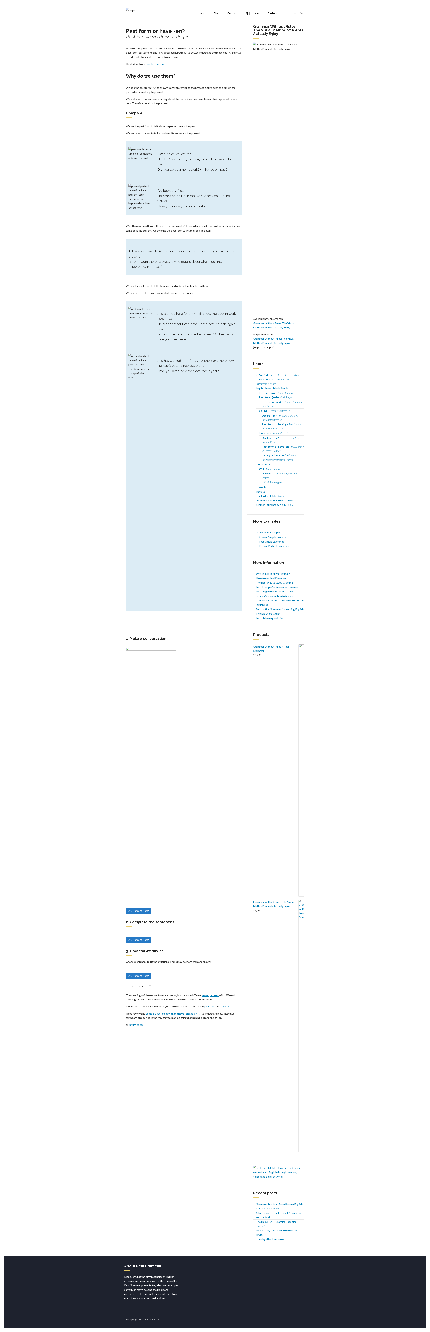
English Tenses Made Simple (272, 388)
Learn (201, 13)
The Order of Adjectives (270, 495)
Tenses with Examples (268, 532)
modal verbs (263, 464)
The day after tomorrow (270, 1239)
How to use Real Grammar (271, 578)
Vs (272, 482)
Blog (216, 13)
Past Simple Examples (271, 541)
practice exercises (156, 63)
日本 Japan (252, 13)
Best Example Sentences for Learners (277, 587)
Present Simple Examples (273, 537)
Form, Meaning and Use (269, 618)
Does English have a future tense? (275, 591)
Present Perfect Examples (274, 545)
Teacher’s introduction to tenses (274, 596)
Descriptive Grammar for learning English (280, 609)
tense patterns (210, 995)
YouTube (272, 13)
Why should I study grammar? (273, 573)
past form (210, 1006)
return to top (136, 1024)
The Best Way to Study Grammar (275, 582)
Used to (260, 491)
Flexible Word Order (268, 613)
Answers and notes (138, 911)
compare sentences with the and (173, 1013)
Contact (232, 13)
